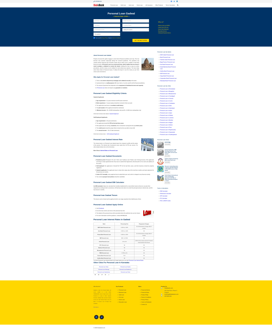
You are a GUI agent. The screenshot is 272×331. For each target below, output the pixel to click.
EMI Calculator (164, 191)
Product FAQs (144, 294)
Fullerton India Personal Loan (167, 59)
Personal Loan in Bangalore (167, 91)
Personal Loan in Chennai (166, 98)
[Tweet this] (102, 275)
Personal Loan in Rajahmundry (168, 129)
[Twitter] (174, 1)
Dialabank (101, 208)
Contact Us (144, 304)
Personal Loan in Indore (166, 110)
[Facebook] (171, 1)
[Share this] (98, 275)
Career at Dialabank (146, 302)
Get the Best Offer (141, 40)
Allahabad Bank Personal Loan (168, 80)
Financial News (145, 292)
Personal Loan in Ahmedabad (167, 88)
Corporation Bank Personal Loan (168, 78)
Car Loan (121, 297)
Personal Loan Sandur (125, 266)
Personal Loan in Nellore (166, 125)
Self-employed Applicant (113, 134)
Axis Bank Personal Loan (166, 64)
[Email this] (95, 275)
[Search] (177, 5)
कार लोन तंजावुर (167, 142)
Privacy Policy (105, 37)
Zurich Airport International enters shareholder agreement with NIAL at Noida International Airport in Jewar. (171, 178)
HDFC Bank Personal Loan (167, 54)
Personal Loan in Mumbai (166, 120)
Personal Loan (101, 87)
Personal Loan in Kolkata (166, 115)
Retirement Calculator (165, 193)
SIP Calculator (163, 196)
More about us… (96, 307)
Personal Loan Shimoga (103, 269)
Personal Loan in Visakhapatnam (168, 134)
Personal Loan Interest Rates (136, 260)
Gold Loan (121, 294)
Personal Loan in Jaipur (166, 113)
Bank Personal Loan (165, 57)
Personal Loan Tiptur (103, 266)
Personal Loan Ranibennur (125, 269)
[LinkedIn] (177, 1)
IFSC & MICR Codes (165, 200)
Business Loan (122, 292)
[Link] (99, 5)
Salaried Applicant (114, 113)
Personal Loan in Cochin (166, 100)
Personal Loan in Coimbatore (167, 103)
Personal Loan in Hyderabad (167, 108)
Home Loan (122, 299)
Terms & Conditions (116, 37)
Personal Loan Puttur (125, 272)
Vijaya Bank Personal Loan (167, 76)
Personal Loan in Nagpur (166, 122)
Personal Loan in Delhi (166, 105)
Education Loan (123, 302)
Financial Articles (145, 290)
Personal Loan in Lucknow (166, 117)
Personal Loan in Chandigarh (167, 96)
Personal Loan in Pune (166, 127)
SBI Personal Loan (165, 73)
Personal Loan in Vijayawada (167, 132)
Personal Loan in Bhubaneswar (168, 93)
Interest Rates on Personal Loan (109, 150)
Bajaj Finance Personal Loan (167, 62)
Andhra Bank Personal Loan (167, 71)
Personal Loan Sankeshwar (104, 272)
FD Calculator (163, 198)
